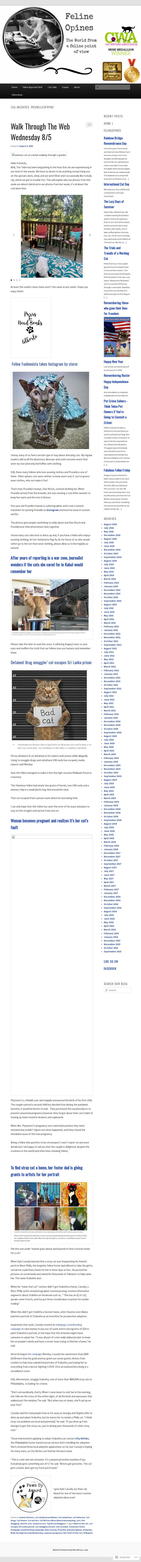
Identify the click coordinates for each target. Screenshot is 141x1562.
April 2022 (109, 663)
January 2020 (111, 761)
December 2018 (112, 809)
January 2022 (111, 674)
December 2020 (112, 721)
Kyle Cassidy (51, 1529)
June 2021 (109, 699)
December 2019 (112, 765)
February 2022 (111, 670)
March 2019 (110, 798)
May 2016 (108, 922)
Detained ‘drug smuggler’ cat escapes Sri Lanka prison (51, 662)
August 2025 (110, 538)
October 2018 (111, 816)
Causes (65, 87)
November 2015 (112, 944)
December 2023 (112, 590)
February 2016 (111, 933)
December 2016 (112, 896)
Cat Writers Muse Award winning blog (57, 1520)
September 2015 (112, 951)
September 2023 (112, 600)
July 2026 (109, 527)
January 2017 (111, 893)
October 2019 (111, 772)
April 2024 (109, 575)
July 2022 (109, 652)
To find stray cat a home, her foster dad (40, 1167)
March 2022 (110, 666)
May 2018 (108, 834)
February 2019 (111, 801)
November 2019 (112, 769)
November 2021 (112, 681)
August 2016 (110, 911)
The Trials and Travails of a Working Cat (116, 253)
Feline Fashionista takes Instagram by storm (45, 364)
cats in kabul (62, 1526)
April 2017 (109, 882)
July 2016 (109, 915)
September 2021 (112, 688)
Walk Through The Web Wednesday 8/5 (40, 131)
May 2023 (108, 615)
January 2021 (111, 717)
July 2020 (109, 739)
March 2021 (110, 710)
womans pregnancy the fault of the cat (63, 1533)
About (77, 87)
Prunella (62, 1529)
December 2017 (112, 853)
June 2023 (109, 612)
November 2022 (112, 637)
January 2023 (111, 630)
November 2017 (112, 856)
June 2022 (109, 655)
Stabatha (87, 1529)
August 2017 (110, 867)
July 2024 (109, 564)
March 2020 (110, 754)
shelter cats (26, 1523)
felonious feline (77, 1526)
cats (78, 1520)
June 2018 (109, 831)
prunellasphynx (74, 1529)
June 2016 (109, 918)
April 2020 (109, 750)
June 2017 (109, 875)
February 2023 (111, 626)
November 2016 (112, 900)
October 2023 (111, 597)
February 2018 (111, 845)
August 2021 (110, 692)
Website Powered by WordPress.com (70, 1550)
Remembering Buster (117, 375)
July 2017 (109, 871)
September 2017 (112, 863)
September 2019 (112, 776)
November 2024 (112, 549)
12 (89, 124)
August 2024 (110, 560)
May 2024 (108, 571)
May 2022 (108, 659)
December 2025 (112, 535)
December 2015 (112, 940)
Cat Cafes (52, 87)
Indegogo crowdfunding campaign (27, 1529)
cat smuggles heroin (45, 1526)
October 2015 (111, 947)
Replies (88, 1533)
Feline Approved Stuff (32, 87)
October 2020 (111, 728)
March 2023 (110, 622)
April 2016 (109, 926)
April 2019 (109, 794)
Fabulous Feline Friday (117, 470)
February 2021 (111, 714)
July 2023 (109, 608)
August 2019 (110, 779)
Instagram (53, 510)
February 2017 (111, 889)
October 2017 (111, 860)
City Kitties (82, 1438)
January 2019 (111, 805)
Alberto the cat (81, 1523)
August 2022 (110, 648)
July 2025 (109, 542)
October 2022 (111, 641)
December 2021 (112, 677)
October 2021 (111, 684)
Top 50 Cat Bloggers (56, 1523)
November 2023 (112, 593)
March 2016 (110, 929)
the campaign (35, 1354)
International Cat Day (116, 184)
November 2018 (112, 812)
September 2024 (112, 557)
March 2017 (110, 885)
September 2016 (112, 907)
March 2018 (110, 841)
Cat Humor (22, 1520)
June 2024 (109, 568)
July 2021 (109, 695)
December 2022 (112, 633)
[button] (90, 235)
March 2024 (110, 578)
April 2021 (109, 706)
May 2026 (108, 531)
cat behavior (79, 1517)
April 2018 (109, 838)
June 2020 (109, 743)
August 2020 (110, 736)
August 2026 (110, 524)
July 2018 (109, 827)
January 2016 (111, 937)
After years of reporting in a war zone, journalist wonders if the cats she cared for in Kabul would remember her (47, 564)
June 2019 (109, 787)
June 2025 (109, 546)
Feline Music (17, 94)
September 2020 (112, 732)
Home (14, 87)
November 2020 (112, 725)
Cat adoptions (65, 1517)
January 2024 (111, 586)
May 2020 (108, 747)
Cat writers (33, 1520)
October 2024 (111, 553)
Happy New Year (113, 361)
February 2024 (111, 582)
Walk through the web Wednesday (27, 1533)
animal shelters (26, 1517)
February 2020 (111, 758)
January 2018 (111, 849)
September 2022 (112, 644)
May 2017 (108, 878)
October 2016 (111, 904)
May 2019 (108, 790)
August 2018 (110, 823)
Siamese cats (39, 1523)
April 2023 (109, 619)
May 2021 (108, 703)
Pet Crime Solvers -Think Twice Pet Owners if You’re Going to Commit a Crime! (116, 411)
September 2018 (112, 820)
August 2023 (110, 604)
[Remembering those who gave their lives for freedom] (117, 356)
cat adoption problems (46, 1517)
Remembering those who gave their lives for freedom (116, 308)
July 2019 (109, 783)
